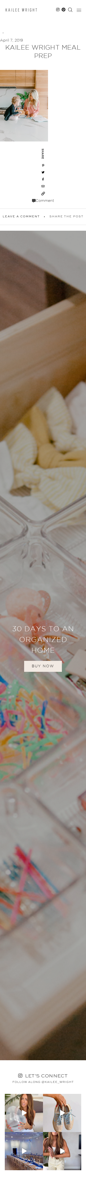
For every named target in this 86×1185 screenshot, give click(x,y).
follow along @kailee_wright (43, 1082)
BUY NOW (43, 666)
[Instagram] (39, 1127)
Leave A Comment (21, 216)
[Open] (24, 1113)
